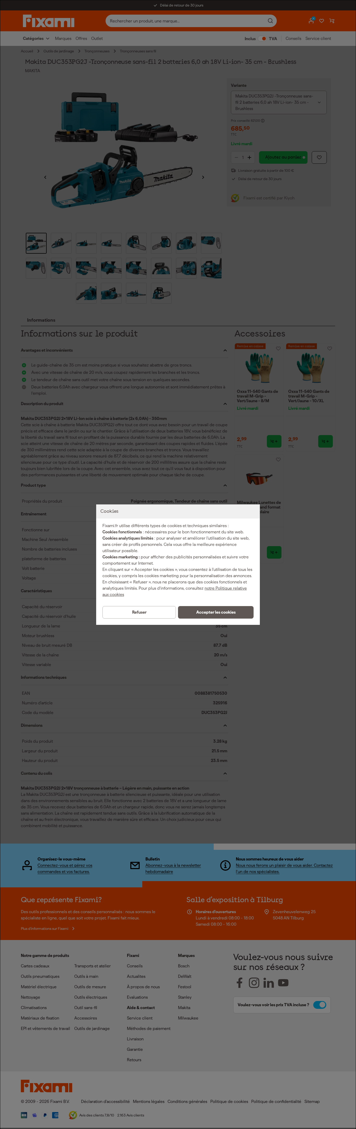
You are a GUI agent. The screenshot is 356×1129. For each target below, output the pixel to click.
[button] (216, 612)
